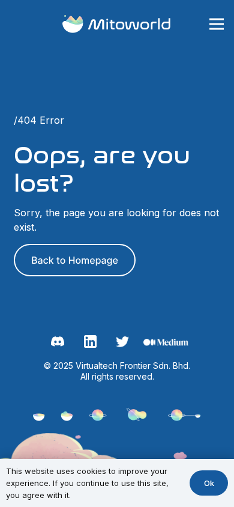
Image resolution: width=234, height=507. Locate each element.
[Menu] (216, 24)
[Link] (117, 24)
